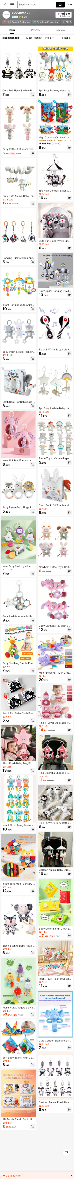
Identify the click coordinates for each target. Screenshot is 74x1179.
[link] (6, 15)
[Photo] (4, 22)
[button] (5, 4)
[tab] (11, 30)
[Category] (12, 4)
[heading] (32, 12)
